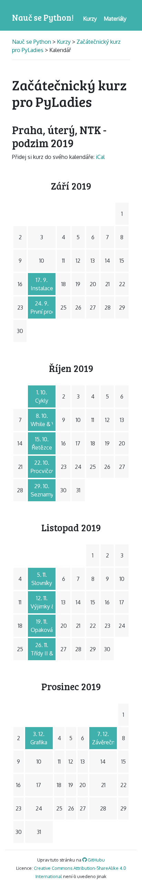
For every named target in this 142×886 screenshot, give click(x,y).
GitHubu (96, 860)
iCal (100, 156)
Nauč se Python (32, 41)
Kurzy (64, 41)
